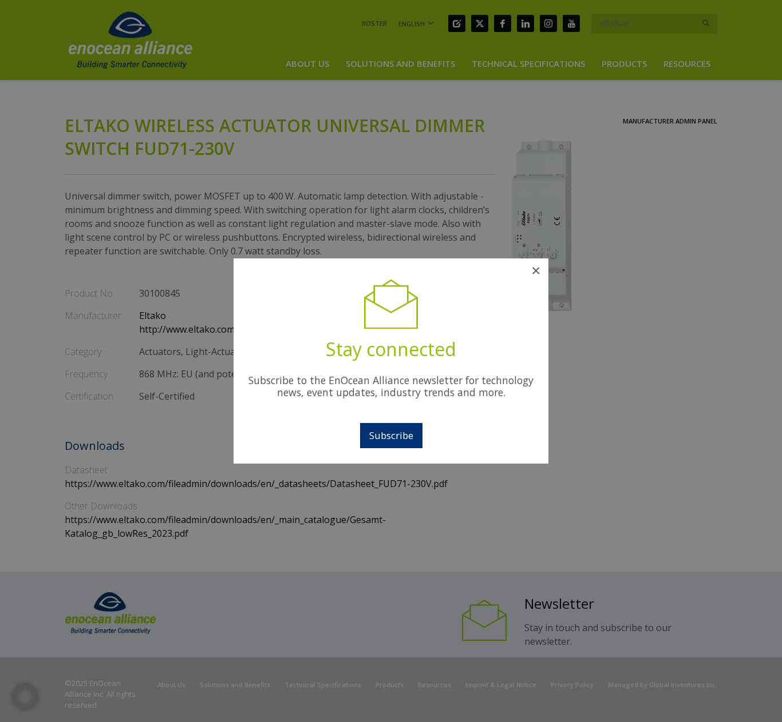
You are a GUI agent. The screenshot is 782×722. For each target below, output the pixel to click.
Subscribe (391, 435)
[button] (25, 697)
